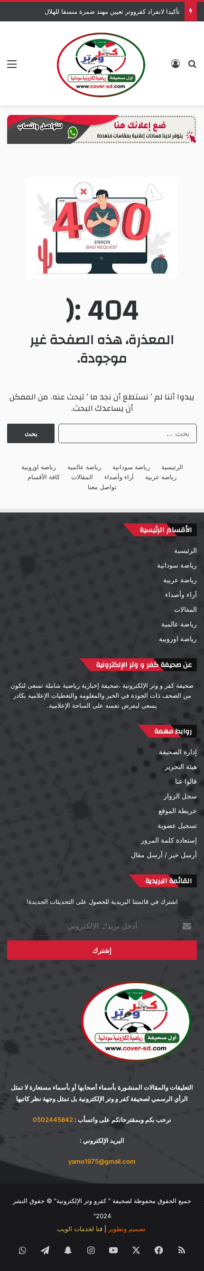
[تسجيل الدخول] (175, 67)
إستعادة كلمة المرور (169, 840)
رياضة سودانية (131, 467)
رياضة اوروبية (38, 467)
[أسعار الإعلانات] (102, 129)
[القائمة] (12, 67)
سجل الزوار (180, 796)
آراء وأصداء (119, 477)
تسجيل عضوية (177, 825)
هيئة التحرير (181, 766)
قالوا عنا (186, 781)
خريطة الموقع (177, 811)
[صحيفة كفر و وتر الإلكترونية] (102, 63)
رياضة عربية (160, 477)
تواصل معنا (102, 487)
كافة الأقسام (44, 477)
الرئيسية (172, 467)
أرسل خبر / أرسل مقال (164, 855)
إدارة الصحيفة (178, 752)
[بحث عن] (192, 67)
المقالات (82, 477)
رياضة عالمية (84, 467)
